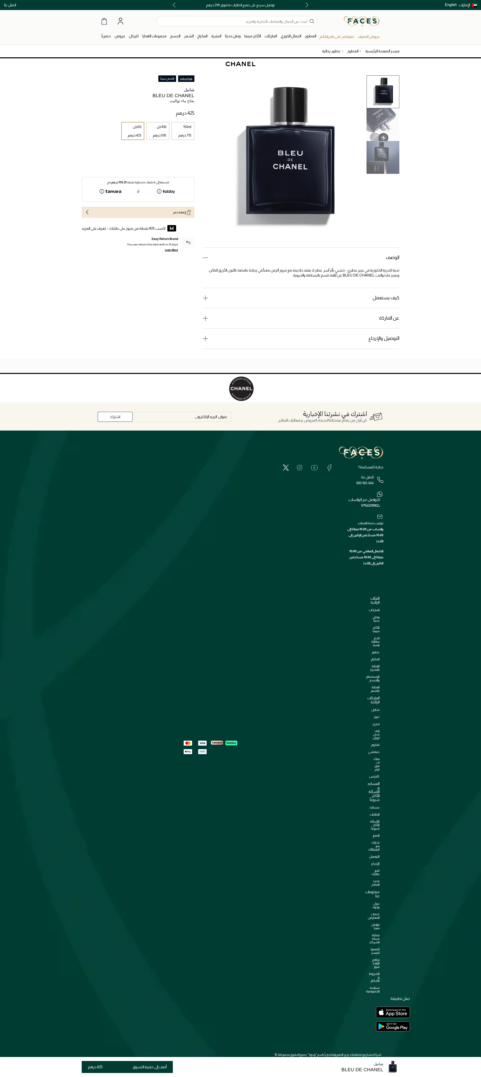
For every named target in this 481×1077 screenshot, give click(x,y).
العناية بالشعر (375, 689)
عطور (376, 652)
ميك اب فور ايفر (377, 764)
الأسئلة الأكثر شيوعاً (375, 825)
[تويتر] (286, 467)
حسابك (375, 807)
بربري (376, 724)
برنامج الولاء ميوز (376, 963)
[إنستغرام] (300, 467)
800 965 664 (365, 483)
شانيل (189, 89)
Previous (305, 5)
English (451, 5)
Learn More (171, 250)
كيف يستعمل (386, 297)
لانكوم (375, 745)
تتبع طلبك (376, 872)
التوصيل (374, 856)
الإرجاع (375, 863)
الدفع (376, 835)
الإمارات (464, 5)
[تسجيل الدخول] (120, 21)
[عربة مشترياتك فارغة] (104, 21)
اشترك (115, 417)
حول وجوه (376, 905)
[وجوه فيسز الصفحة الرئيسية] (362, 21)
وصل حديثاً (376, 618)
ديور (377, 717)
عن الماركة (389, 318)
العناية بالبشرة (375, 667)
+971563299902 (370, 505)
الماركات (374, 610)
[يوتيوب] (314, 467)
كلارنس (374, 776)
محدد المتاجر (375, 882)
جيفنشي (374, 752)
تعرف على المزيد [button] (94, 228)
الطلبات (375, 814)
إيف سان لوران (376, 734)
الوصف (392, 257)
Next (175, 5)
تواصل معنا (375, 926)
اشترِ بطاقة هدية (375, 641)
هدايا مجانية (186, 78)
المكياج (375, 659)
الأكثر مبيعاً (376, 629)
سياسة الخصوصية (373, 989)
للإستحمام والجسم (373, 678)
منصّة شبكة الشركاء (375, 938)
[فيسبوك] (329, 467)
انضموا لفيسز (375, 951)
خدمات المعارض (374, 915)
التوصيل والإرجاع (384, 338)
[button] (468, 5)
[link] (271, 36)
